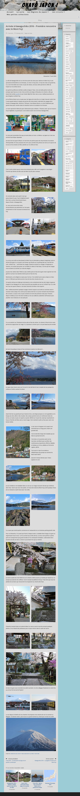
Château (67, 53)
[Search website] (79, 17)
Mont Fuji (29, 753)
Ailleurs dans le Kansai (69, 141)
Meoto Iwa (68, 78)
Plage (67, 96)
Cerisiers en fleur (14, 753)
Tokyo (67, 118)
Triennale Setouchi (68, 126)
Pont (67, 100)
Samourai (68, 107)
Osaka (67, 91)
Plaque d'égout (69, 98)
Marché (67, 75)
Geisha (67, 59)
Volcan (67, 128)
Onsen (67, 89)
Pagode (67, 94)
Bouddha (68, 40)
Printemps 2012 (69, 163)
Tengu (67, 116)
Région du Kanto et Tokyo (69, 186)
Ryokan (67, 105)
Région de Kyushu (68, 176)
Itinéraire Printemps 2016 (50, 784)
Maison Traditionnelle (69, 73)
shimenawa (68, 109)
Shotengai (68, 111)
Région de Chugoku (68, 173)
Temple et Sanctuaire (35, 753)
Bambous (68, 38)
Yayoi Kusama (68, 130)
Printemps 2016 (19, 33)
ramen (67, 102)
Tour (67, 123)
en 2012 (18, 94)
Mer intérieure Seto (69, 80)
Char (67, 48)
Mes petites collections (68, 159)
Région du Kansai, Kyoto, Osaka (69, 182)
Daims (67, 55)
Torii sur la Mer (69, 121)
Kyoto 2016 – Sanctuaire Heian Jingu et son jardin (24, 785)
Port (71, 100)
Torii (71, 118)
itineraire (68, 64)
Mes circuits (68, 156)
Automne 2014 (69, 146)
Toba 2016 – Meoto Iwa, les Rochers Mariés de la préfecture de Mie (37, 785)
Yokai (67, 132)
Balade (67, 36)
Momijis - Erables (69, 85)
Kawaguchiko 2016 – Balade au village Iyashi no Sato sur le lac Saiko (12, 785)
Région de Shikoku (68, 179)
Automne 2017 (69, 149)
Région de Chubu (28, 33)
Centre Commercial (68, 43)
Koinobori (68, 68)
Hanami (67, 62)
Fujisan (25, 753)
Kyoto (67, 70)
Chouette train (21, 753)
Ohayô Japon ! (40, 5)
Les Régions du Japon (69, 154)
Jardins (67, 66)
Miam (67, 83)
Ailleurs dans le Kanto (69, 144)
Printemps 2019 (69, 168)
